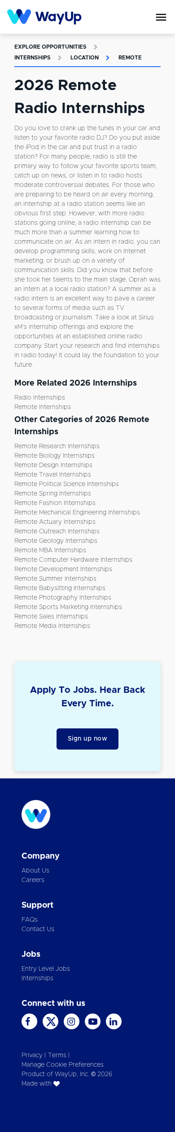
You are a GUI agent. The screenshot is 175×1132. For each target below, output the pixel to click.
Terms (57, 1055)
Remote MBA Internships (50, 550)
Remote (130, 57)
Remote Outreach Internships (57, 531)
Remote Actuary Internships (55, 522)
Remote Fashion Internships (55, 503)
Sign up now (88, 739)
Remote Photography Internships (62, 598)
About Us (35, 871)
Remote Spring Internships (52, 494)
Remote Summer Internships (55, 579)
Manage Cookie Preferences (63, 1065)
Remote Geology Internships (55, 541)
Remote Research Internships (57, 446)
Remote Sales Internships (51, 617)
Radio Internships (39, 398)
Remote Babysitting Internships (59, 588)
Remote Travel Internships (52, 475)
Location (84, 57)
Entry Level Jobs (46, 969)
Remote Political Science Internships (66, 484)
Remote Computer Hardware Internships (73, 560)
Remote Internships (42, 407)
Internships (32, 57)
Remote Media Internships (52, 626)
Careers (33, 880)
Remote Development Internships (63, 569)
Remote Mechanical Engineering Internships (77, 512)
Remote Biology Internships (54, 456)
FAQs (30, 920)
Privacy (32, 1055)
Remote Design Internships (53, 465)
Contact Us (38, 929)
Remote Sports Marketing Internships (68, 607)
